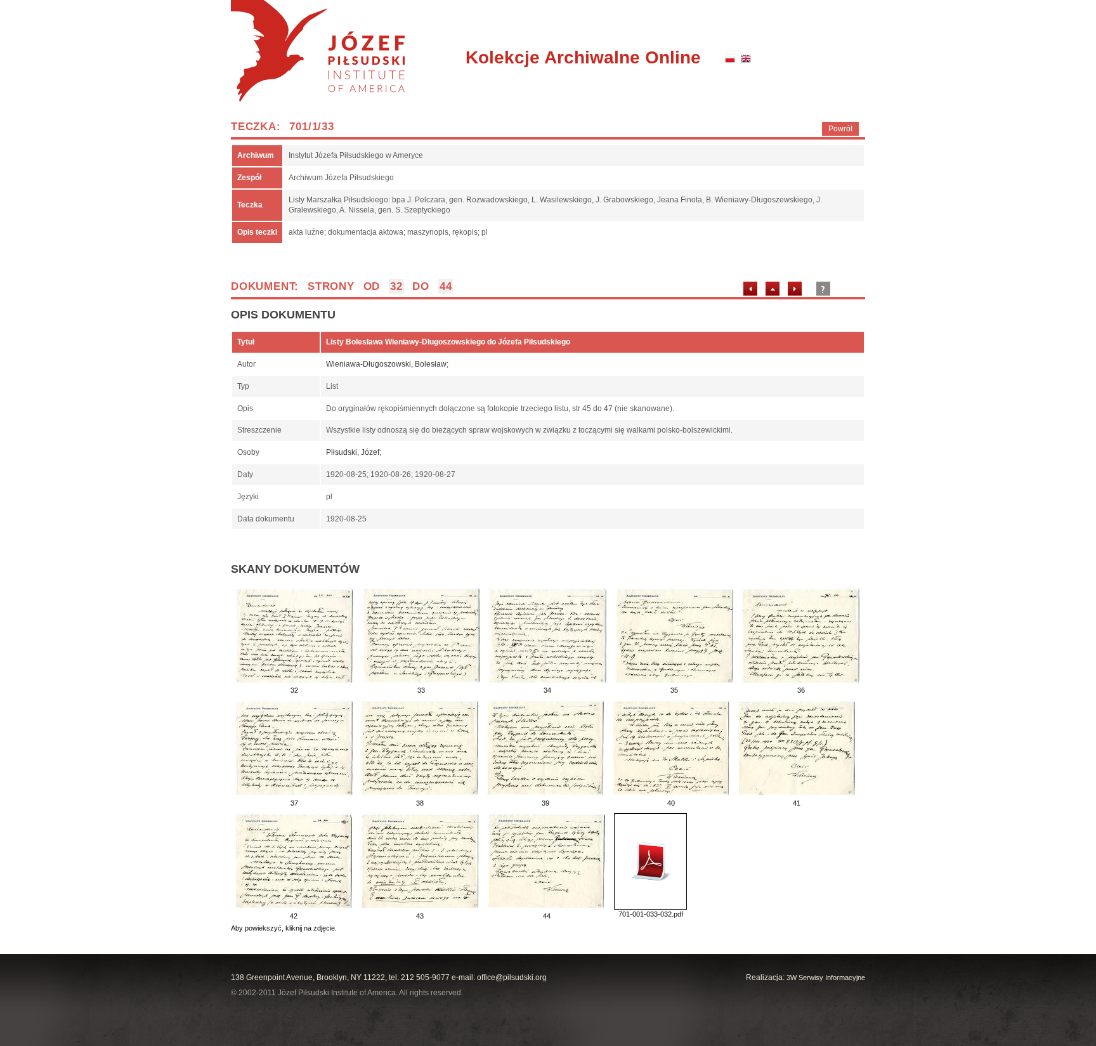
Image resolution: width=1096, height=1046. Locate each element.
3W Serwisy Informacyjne (825, 977)
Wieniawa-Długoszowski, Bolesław (386, 364)
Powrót (840, 128)
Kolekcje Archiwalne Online (583, 57)
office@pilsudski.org (512, 977)
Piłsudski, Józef (352, 452)
